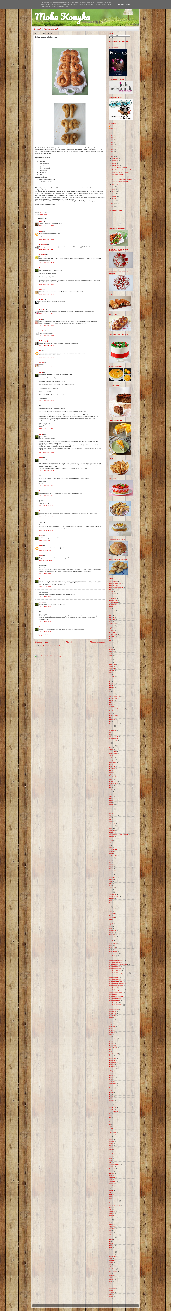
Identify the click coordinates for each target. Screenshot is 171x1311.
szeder (110, 1175)
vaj (109, 1249)
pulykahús (111, 1100)
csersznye (111, 670)
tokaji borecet (112, 1217)
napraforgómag (113, 1039)
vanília (110, 1258)
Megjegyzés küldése (43, 635)
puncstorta (112, 1103)
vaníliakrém (112, 1260)
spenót (110, 1160)
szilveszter (112, 1183)
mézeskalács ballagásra (115, 962)
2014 (112, 149)
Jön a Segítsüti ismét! (118, 174)
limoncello (111, 909)
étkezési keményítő (114, 723)
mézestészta (112, 1015)
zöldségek (111, 1292)
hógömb (111, 785)
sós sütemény (112, 1156)
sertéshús (111, 1147)
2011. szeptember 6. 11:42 (46, 367)
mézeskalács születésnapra (116, 996)
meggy (110, 945)
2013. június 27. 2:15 (45, 550)
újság (110, 1247)
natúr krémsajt (113, 1047)
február (114, 198)
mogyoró (111, 1022)
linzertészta (112, 913)
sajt (110, 1137)
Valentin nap (112, 1256)
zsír (110, 1298)
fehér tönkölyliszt (113, 738)
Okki (40, 231)
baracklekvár (112, 623)
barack (110, 621)
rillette (110, 1122)
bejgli (110, 628)
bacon (110, 613)
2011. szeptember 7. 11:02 (46, 470)
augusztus (115, 184)
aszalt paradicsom (114, 604)
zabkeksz (111, 1275)
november (115, 160)
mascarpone (112, 939)
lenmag (111, 892)
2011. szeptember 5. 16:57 (46, 335)
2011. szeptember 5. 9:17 (46, 249)
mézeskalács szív (114, 994)
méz (110, 949)
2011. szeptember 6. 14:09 (46, 400)
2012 (112, 154)
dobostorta (112, 694)
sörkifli (110, 1158)
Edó (40, 319)
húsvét (110, 792)
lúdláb (110, 919)
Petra (40, 221)
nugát (110, 1049)
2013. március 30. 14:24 (46, 530)
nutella (110, 1051)
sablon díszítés (113, 1134)
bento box (111, 630)
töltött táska (112, 1226)
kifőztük (111, 841)
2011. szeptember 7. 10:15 (46, 429)
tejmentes (111, 1194)
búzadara (111, 649)
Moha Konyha (62, 16)
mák (110, 926)
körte (110, 862)
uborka (111, 1239)
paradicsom (112, 1077)
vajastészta (112, 1254)
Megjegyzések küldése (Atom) (51, 645)
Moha (41, 267)
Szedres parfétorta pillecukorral (120, 176)
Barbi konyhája (43, 341)
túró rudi (111, 1232)
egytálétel (111, 706)
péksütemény (112, 1083)
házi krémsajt (112, 781)
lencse (110, 890)
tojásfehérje (112, 1211)
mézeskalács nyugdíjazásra (116, 990)
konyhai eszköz (113, 855)
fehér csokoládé (113, 736)
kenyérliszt (112, 830)
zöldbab (111, 1290)
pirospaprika (112, 1090)
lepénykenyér (112, 894)
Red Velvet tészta (113, 1111)
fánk (110, 734)
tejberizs (111, 1190)
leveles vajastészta (114, 896)
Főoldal (37, 29)
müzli (110, 1037)
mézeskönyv (112, 1011)
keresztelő (111, 832)
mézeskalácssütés (114, 1009)
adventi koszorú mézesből (116, 587)
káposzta (111, 809)
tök (109, 1222)
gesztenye (111, 758)
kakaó (110, 802)
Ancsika (41, 331)
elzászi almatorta (113, 715)
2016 (112, 144)
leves (110, 900)
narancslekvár (113, 1045)
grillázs (111, 770)
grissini (111, 772)
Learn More (120, 4)
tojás (110, 1209)
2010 (112, 203)
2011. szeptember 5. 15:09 (46, 325)
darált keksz (112, 683)
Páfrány (111, 1071)
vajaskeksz (112, 1252)
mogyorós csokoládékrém (116, 1024)
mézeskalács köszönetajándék (117, 983)
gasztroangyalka (113, 753)
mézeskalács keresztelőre (116, 981)
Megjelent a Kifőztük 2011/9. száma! (122, 179)
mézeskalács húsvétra (115, 975)
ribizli (110, 1117)
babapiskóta (112, 611)
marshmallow (112, 936)
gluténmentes (112, 762)
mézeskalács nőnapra (115, 987)
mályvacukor (112, 930)
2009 (112, 206)
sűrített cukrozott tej (114, 1164)
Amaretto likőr (112, 594)
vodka (110, 1266)
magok (110, 921)
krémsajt (111, 866)
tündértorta (112, 1237)
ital (109, 794)
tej (109, 1188)
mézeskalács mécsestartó (116, 985)
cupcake (111, 666)
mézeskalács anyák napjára (116, 960)
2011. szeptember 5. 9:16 (46, 239)
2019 (112, 137)
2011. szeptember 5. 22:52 (46, 345)
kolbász (111, 853)
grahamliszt (112, 768)
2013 (112, 151)
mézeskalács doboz (114, 966)
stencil (110, 1162)
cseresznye (112, 668)
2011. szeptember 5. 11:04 (46, 304)
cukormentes (112, 664)
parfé (110, 1079)
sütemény (111, 1166)
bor (110, 638)
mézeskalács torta (114, 1002)
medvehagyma (113, 943)
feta (110, 743)
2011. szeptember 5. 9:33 (46, 262)
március (114, 196)
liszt (110, 915)
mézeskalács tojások (114, 1000)
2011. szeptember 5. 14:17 (46, 314)
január (114, 201)
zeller (110, 1281)
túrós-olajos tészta (114, 1235)
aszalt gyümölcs (113, 602)
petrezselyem (112, 1085)
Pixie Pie (41, 309)
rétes (110, 1115)
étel (110, 721)
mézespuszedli (113, 1013)
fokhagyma (112, 745)
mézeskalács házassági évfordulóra (119, 973)
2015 (112, 147)
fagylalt (111, 728)
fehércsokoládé (113, 740)
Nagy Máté (113, 128)
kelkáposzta (112, 824)
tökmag (111, 1224)
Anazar (41, 299)
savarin (111, 1143)
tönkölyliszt (112, 1228)
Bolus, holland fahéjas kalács (120, 181)
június (114, 189)
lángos (110, 883)
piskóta (111, 1092)
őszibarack (112, 1068)
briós (110, 640)
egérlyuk (111, 702)
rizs (110, 1124)
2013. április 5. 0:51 (44, 540)
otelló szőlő (112, 1064)
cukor (110, 662)
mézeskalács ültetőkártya (116, 1005)
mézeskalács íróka (114, 977)
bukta (110, 647)
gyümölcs (111, 775)
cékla (110, 653)
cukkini (110, 660)
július (113, 186)
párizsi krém (112, 1081)
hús (110, 787)
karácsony (111, 811)
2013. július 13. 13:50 (45, 596)
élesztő (111, 711)
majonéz (111, 924)
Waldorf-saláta (113, 1271)
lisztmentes (112, 917)
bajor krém (112, 619)
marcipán (111, 934)
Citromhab (42, 254)
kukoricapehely (113, 877)
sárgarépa (111, 1141)
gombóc (111, 764)
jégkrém (111, 796)
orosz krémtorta (113, 1062)
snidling (111, 1149)
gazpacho (111, 755)
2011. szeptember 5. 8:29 (46, 226)
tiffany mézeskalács (114, 1205)
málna (110, 928)
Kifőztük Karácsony (114, 843)
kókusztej (111, 851)
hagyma (111, 779)
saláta (110, 1139)
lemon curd (112, 887)
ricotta (110, 1120)
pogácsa (111, 1096)
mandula (111, 932)
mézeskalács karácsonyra (116, 979)
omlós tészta (112, 1058)
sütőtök (111, 1171)
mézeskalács (112, 956)
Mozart (111, 1028)
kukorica (111, 875)
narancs (111, 1041)
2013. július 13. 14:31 (45, 621)
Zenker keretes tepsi (114, 1286)
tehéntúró (111, 1186)
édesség (111, 700)
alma (110, 589)
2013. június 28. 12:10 (45, 560)
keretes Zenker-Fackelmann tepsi (118, 834)
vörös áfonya (112, 1269)
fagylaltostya (112, 730)
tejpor (110, 1196)
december (115, 158)
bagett (110, 615)
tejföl (110, 1192)
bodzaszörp (112, 636)
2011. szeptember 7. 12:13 (46, 495)
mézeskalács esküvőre (115, 968)
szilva (110, 1179)
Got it (128, 4)
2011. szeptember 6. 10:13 (46, 357)
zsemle (111, 1296)
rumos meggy (112, 1132)
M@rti (41, 289)
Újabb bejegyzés (41, 642)
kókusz (111, 847)
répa (110, 1113)
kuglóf (110, 872)
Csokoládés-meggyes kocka (120, 167)
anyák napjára (113, 600)
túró (110, 1230)
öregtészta (112, 1066)
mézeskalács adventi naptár (116, 958)
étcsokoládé (112, 719)
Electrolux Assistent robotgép (117, 709)
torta (110, 1220)
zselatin (111, 1294)
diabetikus (111, 687)
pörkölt (110, 1098)
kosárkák (111, 858)
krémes (111, 864)
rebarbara (111, 1109)
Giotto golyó (112, 760)
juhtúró (111, 800)
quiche (110, 1105)
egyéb (110, 704)
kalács (45, 214)
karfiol (110, 817)
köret (110, 860)
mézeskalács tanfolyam (115, 998)
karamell (111, 813)
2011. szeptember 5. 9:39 (46, 284)
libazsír (111, 904)
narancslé (111, 1043)
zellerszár (111, 1283)
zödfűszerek (112, 1288)
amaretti (111, 591)
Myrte (41, 545)
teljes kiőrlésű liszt (114, 1200)
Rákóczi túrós (112, 1107)
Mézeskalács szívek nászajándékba (122, 169)
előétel (110, 713)
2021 (112, 135)
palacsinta (111, 1073)
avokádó (111, 606)
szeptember (115, 165)
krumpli (111, 868)
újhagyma (111, 1243)
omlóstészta (112, 1060)
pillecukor (111, 1088)
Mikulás (111, 1017)
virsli (110, 1264)
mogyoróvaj (112, 1026)
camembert (112, 651)
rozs (110, 1126)
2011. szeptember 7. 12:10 (46, 485)
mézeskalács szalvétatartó (116, 992)
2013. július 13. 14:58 (45, 631)
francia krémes (113, 751)
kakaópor (111, 804)
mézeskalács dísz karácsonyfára (118, 964)
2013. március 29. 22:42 (46, 517)
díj (109, 689)
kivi (109, 845)
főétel (110, 747)
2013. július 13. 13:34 (45, 586)
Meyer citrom (112, 947)
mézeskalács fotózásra (115, 971)
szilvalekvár (112, 1181)
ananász (111, 596)
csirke (110, 674)
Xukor (110, 1273)
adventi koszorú (113, 585)
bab (110, 608)
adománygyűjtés (113, 581)
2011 (112, 156)
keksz (110, 821)
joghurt (111, 798)
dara (110, 681)
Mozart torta (112, 1030)
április (114, 193)
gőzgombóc (112, 766)
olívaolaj (111, 1056)
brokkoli (111, 642)
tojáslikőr (111, 1213)
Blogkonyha (43, 244)
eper (110, 717)
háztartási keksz (113, 783)
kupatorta (111, 879)
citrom (110, 655)
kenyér (110, 828)
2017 (112, 142)
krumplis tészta (113, 870)
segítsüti (111, 1145)
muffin (110, 1034)
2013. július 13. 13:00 (45, 573)
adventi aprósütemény (115, 583)
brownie (111, 645)
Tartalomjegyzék (51, 29)
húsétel (111, 789)
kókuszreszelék (113, 849)
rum (110, 1130)
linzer (110, 911)
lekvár (110, 885)
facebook (111, 726)
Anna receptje (112, 598)
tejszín (110, 1198)
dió (109, 692)
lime (110, 907)
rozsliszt (111, 1128)
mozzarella (112, 1032)
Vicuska (41, 362)
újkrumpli (111, 1245)
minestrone (112, 1019)
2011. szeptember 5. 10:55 (46, 294)
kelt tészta (111, 826)
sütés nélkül (112, 1169)
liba (110, 902)
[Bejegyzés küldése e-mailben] (46, 212)
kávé (110, 819)
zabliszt (111, 1277)
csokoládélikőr (113, 679)
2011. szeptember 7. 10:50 (46, 452)
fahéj (41, 214)
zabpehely (111, 1279)
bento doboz (112, 632)
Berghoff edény (113, 634)
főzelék (111, 749)
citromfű (111, 657)
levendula (111, 898)
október (114, 163)
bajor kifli (111, 617)
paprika (111, 1075)
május (114, 191)
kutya (110, 881)
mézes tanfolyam (113, 953)
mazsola (111, 941)
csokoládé (111, 677)
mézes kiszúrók (113, 951)
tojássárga (112, 1215)
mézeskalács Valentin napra (116, 1007)
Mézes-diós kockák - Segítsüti (120, 172)
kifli (109, 838)
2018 (112, 140)
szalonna (111, 1173)
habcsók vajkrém (113, 777)
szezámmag (112, 1177)
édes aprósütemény (114, 696)
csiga (110, 672)
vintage (111, 1262)
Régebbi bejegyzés (97, 642)
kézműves (111, 836)
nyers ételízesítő (113, 1054)
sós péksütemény (114, 1154)
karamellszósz (113, 815)
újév (110, 1241)
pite (110, 1094)
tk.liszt (110, 1207)
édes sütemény (113, 698)
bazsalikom (112, 625)
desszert (111, 685)
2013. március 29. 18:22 (46, 505)
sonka (110, 1151)
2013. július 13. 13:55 (45, 606)
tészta (110, 1203)
